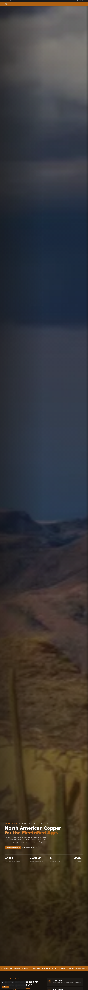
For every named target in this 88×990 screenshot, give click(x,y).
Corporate (59, 3)
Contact (80, 3)
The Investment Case (12, 847)
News (74, 3)
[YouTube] (80, 0)
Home (45, 3)
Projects (50, 3)
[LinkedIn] (77, 0)
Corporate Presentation (30, 847)
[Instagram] (82, 0)
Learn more (10, 984)
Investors (67, 3)
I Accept (6, 986)
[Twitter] (75, 0)
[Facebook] (79, 0)
